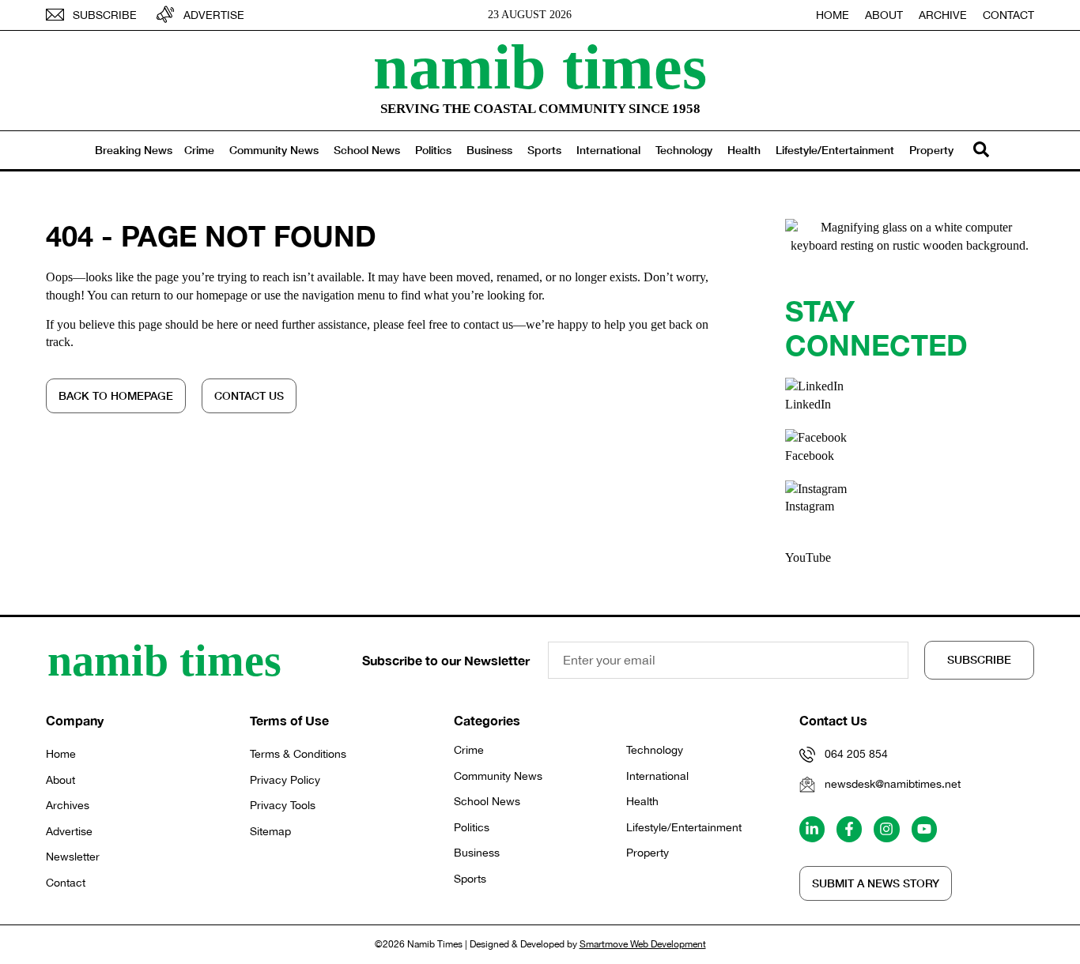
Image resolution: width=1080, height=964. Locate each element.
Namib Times (540, 67)
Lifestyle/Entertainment (835, 149)
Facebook (809, 455)
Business (489, 149)
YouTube (808, 557)
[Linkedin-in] (812, 829)
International (608, 149)
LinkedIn (808, 404)
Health (744, 149)
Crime (199, 149)
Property (931, 149)
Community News (274, 149)
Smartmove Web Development (643, 944)
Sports (544, 149)
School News (367, 149)
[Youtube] (924, 829)
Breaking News (133, 149)
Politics (433, 149)
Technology (683, 149)
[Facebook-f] (849, 829)
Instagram (809, 506)
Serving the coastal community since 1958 (540, 108)
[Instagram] (886, 829)
